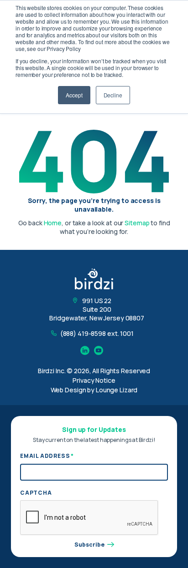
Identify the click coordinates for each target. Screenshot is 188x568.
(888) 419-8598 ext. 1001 (97, 333)
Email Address (47, 456)
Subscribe (89, 545)
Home (53, 222)
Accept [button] (74, 95)
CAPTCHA (36, 493)
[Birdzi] (94, 278)
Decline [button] (113, 95)
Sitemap (137, 222)
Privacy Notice (94, 380)
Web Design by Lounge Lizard (94, 389)
